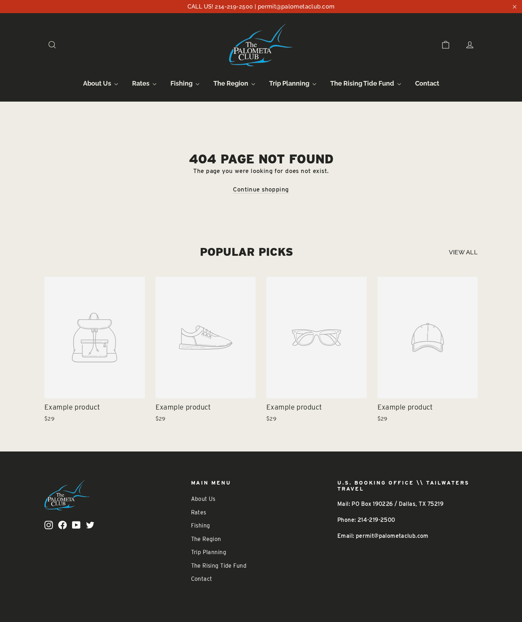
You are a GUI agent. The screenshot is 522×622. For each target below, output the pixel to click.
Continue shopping (261, 189)
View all (463, 252)
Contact (427, 83)
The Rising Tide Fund (363, 83)
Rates (141, 83)
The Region (231, 83)
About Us (98, 83)
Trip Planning (290, 83)
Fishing (182, 83)
